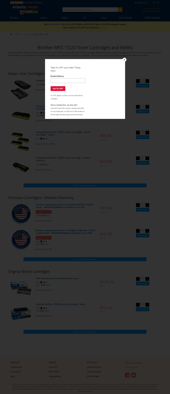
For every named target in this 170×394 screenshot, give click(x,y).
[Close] (124, 60)
